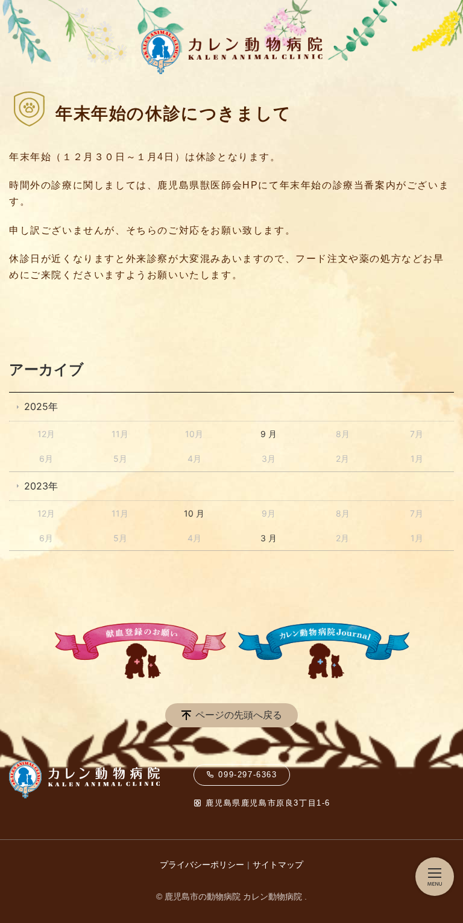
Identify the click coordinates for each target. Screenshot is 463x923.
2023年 (41, 486)
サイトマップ (278, 864)
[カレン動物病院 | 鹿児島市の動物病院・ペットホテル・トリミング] (111, 21)
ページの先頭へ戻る (238, 715)
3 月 (268, 538)
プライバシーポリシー (202, 864)
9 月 (268, 434)
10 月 (194, 513)
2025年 (41, 406)
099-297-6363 (246, 774)
